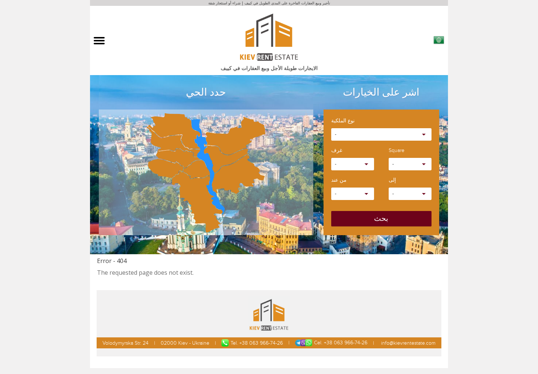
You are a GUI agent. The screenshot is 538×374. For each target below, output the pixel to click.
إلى (392, 180)
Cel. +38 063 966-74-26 (340, 343)
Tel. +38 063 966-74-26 (257, 343)
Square (396, 150)
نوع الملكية (343, 121)
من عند (339, 180)
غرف (336, 150)
